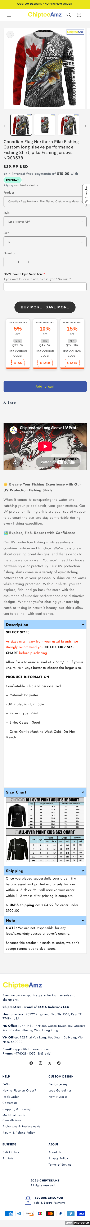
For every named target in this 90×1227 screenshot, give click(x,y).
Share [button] (12, 402)
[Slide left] (4, 126)
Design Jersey (58, 1084)
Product (9, 192)
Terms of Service (60, 1164)
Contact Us (10, 1103)
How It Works (58, 1097)
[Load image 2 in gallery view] (45, 125)
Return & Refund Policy (19, 1133)
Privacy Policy (58, 1158)
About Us (55, 1152)
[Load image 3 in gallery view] (69, 125)
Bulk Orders (11, 1152)
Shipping (9, 185)
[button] (9, 15)
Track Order (11, 1097)
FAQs (6, 1084)
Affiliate (8, 1158)
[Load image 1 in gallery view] (21, 125)
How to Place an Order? (19, 1090)
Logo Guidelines (60, 1090)
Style (7, 213)
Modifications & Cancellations (14, 1117)
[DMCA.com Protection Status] (77, 1224)
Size (6, 233)
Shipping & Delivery (17, 1109)
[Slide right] (85, 126)
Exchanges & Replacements (21, 1126)
